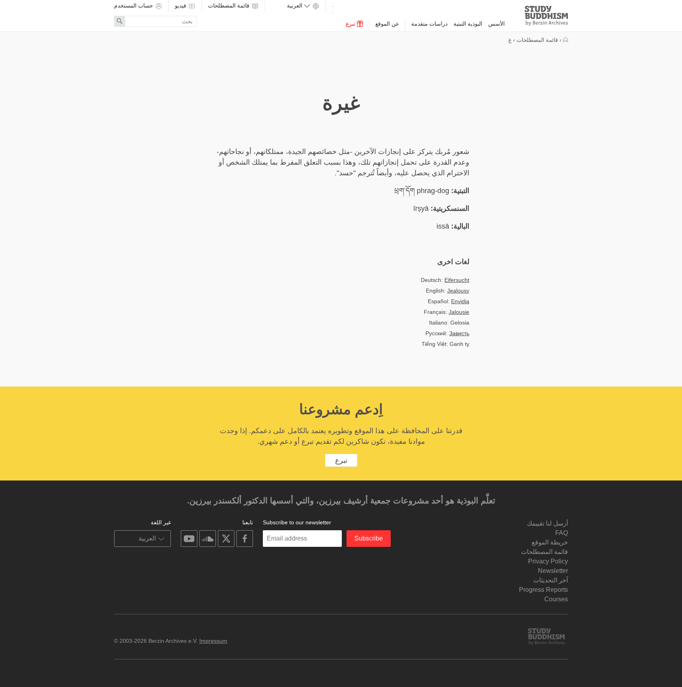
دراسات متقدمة (429, 24)
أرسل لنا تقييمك (547, 523)
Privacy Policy (548, 561)
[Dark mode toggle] (333, 8)
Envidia (460, 301)
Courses (556, 599)
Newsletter (553, 570)
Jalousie (459, 312)
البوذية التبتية (467, 24)
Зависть (459, 333)
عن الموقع (387, 24)
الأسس (496, 24)
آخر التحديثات (550, 580)
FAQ (561, 532)
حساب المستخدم (134, 5)
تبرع (351, 24)
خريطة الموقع (550, 542)
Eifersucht (456, 280)
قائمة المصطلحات (229, 5)
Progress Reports (543, 589)
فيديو (181, 5)
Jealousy (458, 290)
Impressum (213, 641)
